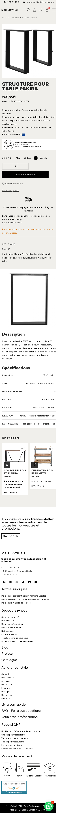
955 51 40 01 (42, 809)
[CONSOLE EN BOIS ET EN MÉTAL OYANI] (15, 456)
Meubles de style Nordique (14, 257)
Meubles (15, 18)
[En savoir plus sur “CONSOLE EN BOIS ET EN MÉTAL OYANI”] (7, 465)
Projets (7, 654)
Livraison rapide (13, 704)
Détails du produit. (10, 190)
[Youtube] (36, 582)
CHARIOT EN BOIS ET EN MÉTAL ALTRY (42, 474)
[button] (54, 10)
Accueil (5, 18)
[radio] (19, 158)
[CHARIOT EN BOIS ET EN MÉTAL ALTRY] (42, 456)
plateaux (29, 355)
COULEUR (7, 158)
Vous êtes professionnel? (20, 717)
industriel (49, 351)
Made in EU (19, 254)
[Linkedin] (29, 582)
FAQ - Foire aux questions (21, 711)
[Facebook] (4, 582)
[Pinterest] (17, 582)
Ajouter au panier (25, 174)
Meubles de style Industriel (38, 254)
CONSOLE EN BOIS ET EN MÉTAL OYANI (15, 474)
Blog (4, 647)
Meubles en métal (29, 18)
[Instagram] (10, 582)
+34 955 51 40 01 (9, 574)
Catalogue (9, 660)
